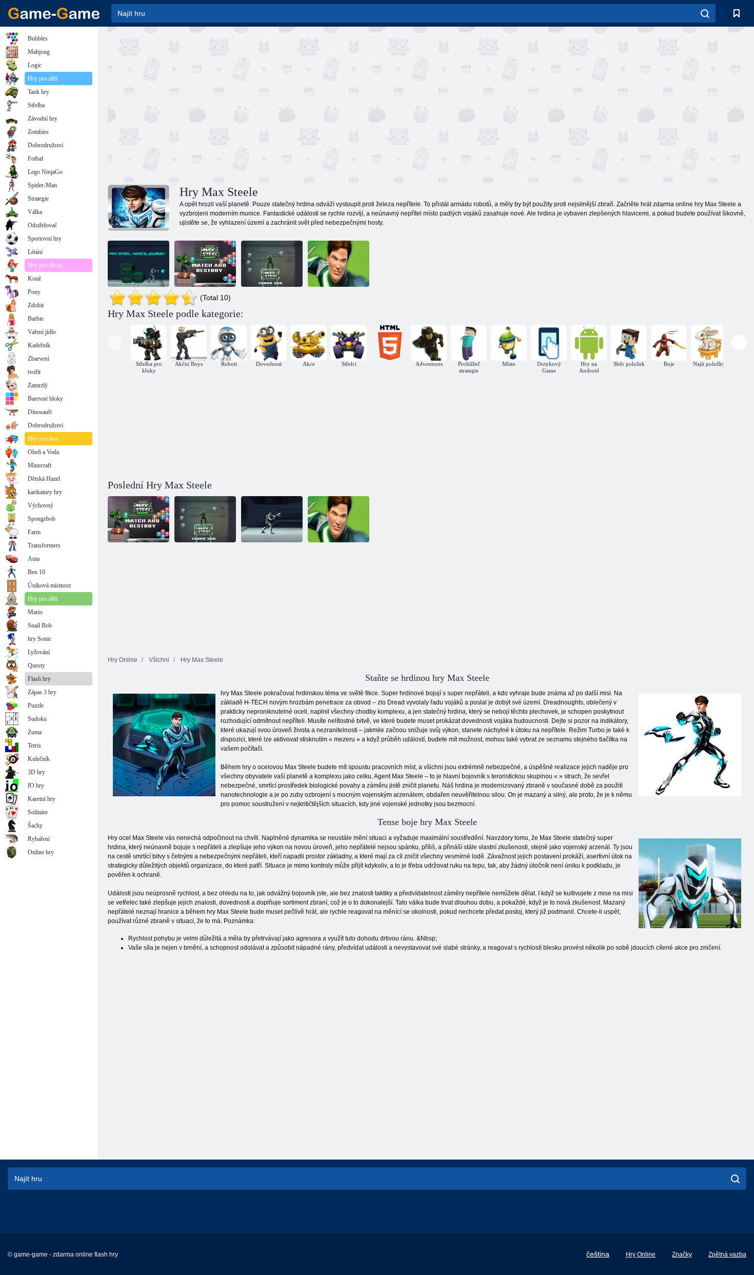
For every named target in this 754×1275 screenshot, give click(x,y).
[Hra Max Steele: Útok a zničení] (205, 264)
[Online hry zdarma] (54, 13)
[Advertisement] (267, 104)
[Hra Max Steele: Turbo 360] (272, 264)
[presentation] (115, 342)
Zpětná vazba (727, 1254)
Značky (682, 1254)
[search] (705, 13)
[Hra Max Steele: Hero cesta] (138, 264)
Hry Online (641, 1254)
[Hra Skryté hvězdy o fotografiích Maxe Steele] (338, 264)
